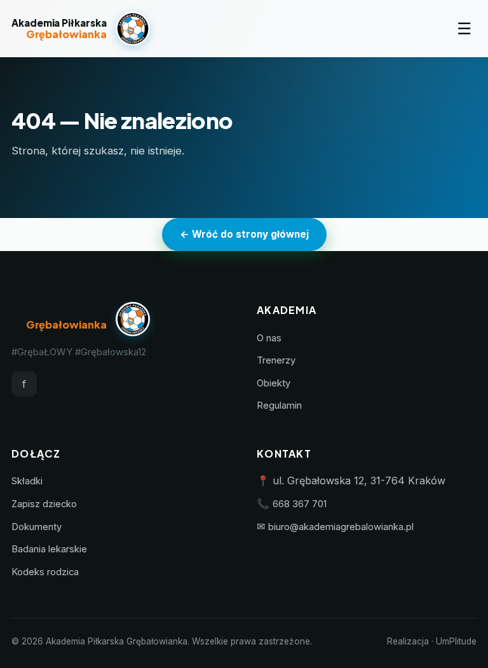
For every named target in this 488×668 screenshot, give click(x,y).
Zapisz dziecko (44, 504)
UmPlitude (456, 641)
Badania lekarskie (49, 549)
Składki (27, 481)
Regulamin (279, 405)
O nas (269, 338)
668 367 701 (300, 504)
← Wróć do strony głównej (244, 234)
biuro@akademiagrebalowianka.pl (341, 527)
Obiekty (273, 383)
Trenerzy (276, 360)
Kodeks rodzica (45, 572)
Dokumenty (36, 527)
